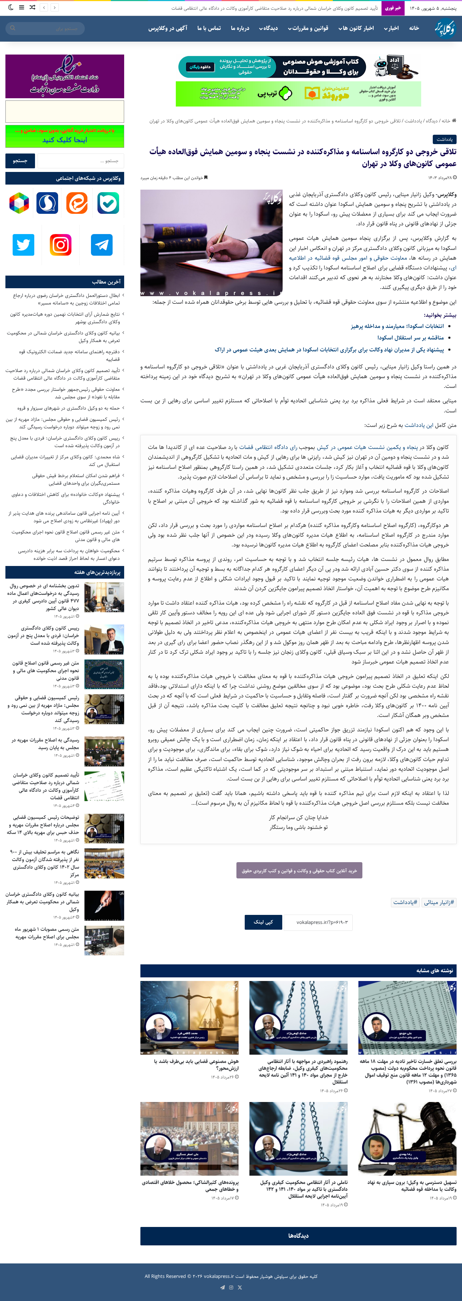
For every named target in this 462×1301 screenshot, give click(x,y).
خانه (414, 28)
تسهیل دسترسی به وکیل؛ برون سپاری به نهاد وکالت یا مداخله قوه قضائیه (412, 1186)
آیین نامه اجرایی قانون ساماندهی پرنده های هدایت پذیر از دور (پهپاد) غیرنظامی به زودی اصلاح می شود (64, 517)
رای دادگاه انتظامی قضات (269, 447)
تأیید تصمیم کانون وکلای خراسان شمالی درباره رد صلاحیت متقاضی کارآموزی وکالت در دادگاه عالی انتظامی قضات (62, 374)
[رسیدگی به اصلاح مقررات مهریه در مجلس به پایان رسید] (104, 751)
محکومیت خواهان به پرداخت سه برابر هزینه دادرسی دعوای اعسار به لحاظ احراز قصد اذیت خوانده (69, 554)
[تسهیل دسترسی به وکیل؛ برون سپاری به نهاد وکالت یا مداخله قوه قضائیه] (407, 1139)
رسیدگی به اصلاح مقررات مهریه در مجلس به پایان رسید (45, 744)
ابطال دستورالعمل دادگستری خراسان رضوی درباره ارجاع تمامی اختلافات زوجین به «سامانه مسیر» (66, 299)
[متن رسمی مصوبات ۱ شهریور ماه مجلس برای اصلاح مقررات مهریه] (104, 941)
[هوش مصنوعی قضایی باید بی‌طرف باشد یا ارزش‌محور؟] (189, 1018)
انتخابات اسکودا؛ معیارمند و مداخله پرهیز (397, 326)
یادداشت (413, 121)
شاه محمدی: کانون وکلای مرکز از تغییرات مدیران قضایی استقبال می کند (65, 460)
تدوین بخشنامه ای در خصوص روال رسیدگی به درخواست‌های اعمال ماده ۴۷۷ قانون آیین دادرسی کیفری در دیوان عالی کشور (43, 597)
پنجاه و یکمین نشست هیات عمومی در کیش (368, 447)
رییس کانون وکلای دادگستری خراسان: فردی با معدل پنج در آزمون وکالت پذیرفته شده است (65, 442)
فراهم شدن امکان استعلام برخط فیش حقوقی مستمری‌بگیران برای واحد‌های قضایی (76, 479)
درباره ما (240, 28)
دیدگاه (270, 28)
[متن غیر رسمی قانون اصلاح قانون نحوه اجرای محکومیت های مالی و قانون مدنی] (104, 675)
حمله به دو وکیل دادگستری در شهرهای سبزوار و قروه (330, 8)
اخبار (393, 28)
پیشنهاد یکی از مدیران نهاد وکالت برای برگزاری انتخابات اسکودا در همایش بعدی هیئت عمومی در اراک (329, 349)
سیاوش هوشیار (274, 1276)
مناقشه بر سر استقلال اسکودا (411, 337)
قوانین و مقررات (310, 28)
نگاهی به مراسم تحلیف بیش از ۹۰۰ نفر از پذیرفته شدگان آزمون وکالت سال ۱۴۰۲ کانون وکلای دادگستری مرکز (44, 863)
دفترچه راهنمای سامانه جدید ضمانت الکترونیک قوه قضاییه (69, 355)
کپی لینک (263, 922)
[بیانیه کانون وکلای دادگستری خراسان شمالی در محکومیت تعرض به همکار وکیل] (104, 906)
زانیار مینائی (437, 902)
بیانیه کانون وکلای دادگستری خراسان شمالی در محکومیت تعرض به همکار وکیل (63, 337)
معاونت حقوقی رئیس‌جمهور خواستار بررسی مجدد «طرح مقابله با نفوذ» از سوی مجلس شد (66, 393)
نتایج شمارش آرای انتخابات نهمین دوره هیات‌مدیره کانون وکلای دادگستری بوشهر (65, 318)
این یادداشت (420, 425)
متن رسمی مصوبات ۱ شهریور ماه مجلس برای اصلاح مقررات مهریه (47, 933)
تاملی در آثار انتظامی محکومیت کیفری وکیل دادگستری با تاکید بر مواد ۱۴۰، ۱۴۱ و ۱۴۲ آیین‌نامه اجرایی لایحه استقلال (304, 1189)
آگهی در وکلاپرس (167, 28)
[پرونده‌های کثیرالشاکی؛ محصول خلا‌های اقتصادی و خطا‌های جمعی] (189, 1139)
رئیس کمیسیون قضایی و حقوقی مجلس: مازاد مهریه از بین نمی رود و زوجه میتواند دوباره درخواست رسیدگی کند (63, 423)
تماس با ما (209, 28)
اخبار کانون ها (358, 28)
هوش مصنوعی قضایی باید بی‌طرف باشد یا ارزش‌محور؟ (196, 1065)
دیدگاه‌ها (298, 1236)
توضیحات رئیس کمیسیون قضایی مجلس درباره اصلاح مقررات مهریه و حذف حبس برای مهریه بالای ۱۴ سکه (43, 825)
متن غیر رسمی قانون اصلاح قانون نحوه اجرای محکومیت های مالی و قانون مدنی (66, 536)
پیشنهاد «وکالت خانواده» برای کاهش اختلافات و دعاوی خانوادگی (66, 498)
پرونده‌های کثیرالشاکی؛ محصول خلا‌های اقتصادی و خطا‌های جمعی (190, 1186)
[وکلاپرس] (446, 28)
